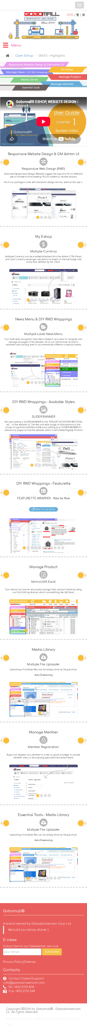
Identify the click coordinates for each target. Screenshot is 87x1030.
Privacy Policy (13, 961)
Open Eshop (24, 55)
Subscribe (52, 951)
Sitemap (30, 961)
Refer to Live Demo (45, 509)
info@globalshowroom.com (24, 982)
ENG (70, 14)
